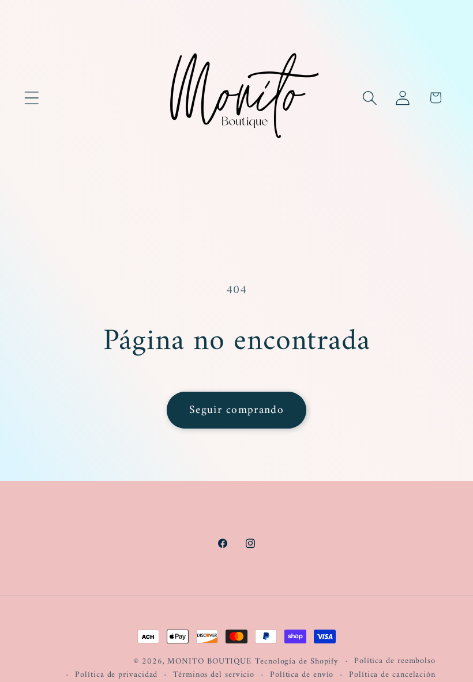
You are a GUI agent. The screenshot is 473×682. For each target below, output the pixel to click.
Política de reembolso (395, 661)
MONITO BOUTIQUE (209, 661)
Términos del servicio (213, 675)
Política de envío (301, 675)
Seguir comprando (236, 410)
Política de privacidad (116, 675)
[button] (31, 97)
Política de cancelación (392, 675)
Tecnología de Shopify (297, 661)
